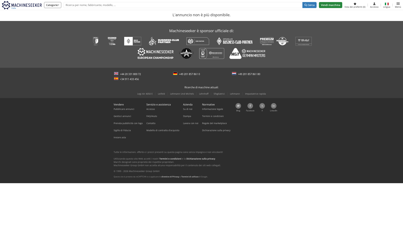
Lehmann (235, 93)
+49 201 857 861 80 (249, 74)
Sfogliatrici (219, 93)
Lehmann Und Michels (182, 93)
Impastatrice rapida (255, 93)
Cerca (311, 5)
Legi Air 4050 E (145, 93)
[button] (398, 5)
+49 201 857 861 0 (189, 74)
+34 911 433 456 (129, 79)
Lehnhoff (203, 93)
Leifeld (161, 93)
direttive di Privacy (170, 176)
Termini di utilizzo (190, 176)
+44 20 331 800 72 (130, 74)
